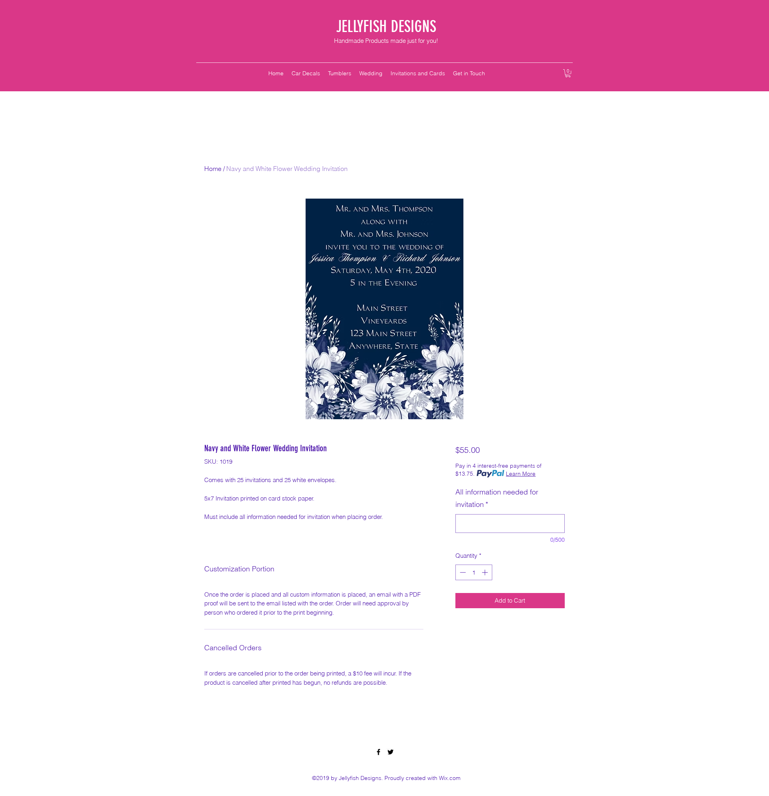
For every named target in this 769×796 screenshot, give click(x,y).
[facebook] (378, 752)
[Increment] (485, 572)
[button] (568, 73)
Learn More (520, 473)
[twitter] (391, 752)
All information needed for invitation (496, 498)
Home (212, 169)
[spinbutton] (473, 572)
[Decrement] (462, 572)
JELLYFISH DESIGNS (386, 26)
